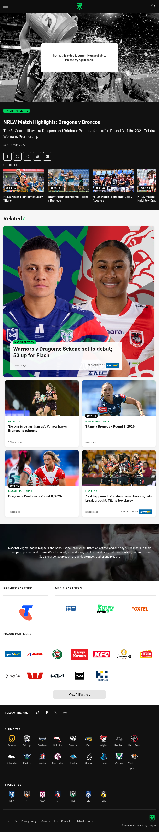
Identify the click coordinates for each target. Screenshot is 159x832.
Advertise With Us (86, 821)
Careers (45, 821)
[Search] (153, 6)
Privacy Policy (28, 821)
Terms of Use (10, 821)
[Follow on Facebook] (46, 712)
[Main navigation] (5, 6)
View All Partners (79, 694)
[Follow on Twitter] (56, 712)
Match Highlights (16, 111)
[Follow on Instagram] (65, 712)
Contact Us (67, 821)
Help (55, 821)
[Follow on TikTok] (37, 712)
